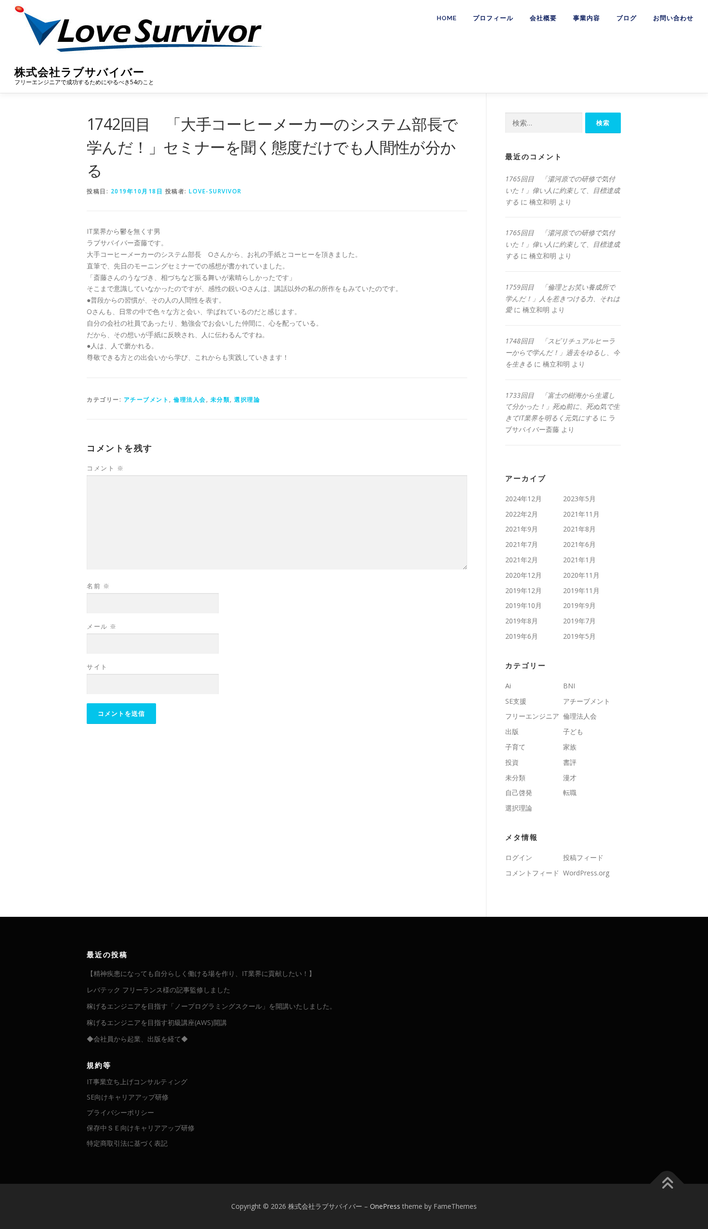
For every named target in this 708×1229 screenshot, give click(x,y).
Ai (508, 685)
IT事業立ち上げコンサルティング (137, 1081)
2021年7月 (521, 544)
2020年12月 (523, 575)
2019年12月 (523, 590)
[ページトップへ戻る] (667, 1184)
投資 (512, 762)
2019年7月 (579, 620)
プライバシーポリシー (120, 1112)
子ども (573, 731)
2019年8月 (521, 620)
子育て (515, 746)
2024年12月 (523, 498)
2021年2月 (521, 559)
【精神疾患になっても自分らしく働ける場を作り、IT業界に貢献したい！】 (201, 973)
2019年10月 (523, 605)
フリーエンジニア (532, 716)
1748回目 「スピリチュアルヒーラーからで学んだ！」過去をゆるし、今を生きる (562, 352)
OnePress (385, 1206)
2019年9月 (579, 605)
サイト (97, 666)
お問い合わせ (673, 18)
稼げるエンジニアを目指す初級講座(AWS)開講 (157, 1022)
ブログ (626, 18)
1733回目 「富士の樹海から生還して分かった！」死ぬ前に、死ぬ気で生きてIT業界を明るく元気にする (562, 407)
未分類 (220, 399)
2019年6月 (521, 636)
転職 (570, 792)
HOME (447, 18)
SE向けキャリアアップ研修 (128, 1097)
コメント (105, 468)
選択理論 (247, 399)
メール (102, 626)
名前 (98, 586)
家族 (570, 746)
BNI (569, 685)
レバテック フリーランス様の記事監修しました (158, 989)
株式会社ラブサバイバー (79, 71)
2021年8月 (579, 528)
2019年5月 (579, 636)
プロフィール (493, 18)
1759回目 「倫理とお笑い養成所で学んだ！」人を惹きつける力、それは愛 (562, 298)
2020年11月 (581, 575)
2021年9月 (521, 528)
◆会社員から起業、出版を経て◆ (137, 1038)
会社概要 (543, 18)
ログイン (518, 857)
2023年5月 (579, 498)
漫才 (570, 777)
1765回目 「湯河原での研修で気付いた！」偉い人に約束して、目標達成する (562, 190)
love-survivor (215, 191)
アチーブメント (147, 399)
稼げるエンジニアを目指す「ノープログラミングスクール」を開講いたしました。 (211, 1006)
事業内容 (586, 18)
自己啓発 (518, 792)
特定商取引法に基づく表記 (127, 1143)
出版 (512, 731)
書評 (570, 762)
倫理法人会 (189, 399)
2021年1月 (579, 559)
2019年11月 (581, 590)
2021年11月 (581, 514)
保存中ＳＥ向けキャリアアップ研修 (141, 1127)
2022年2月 (521, 514)
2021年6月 (579, 544)
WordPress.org (586, 872)
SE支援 (515, 701)
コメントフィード (532, 872)
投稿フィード (583, 857)
